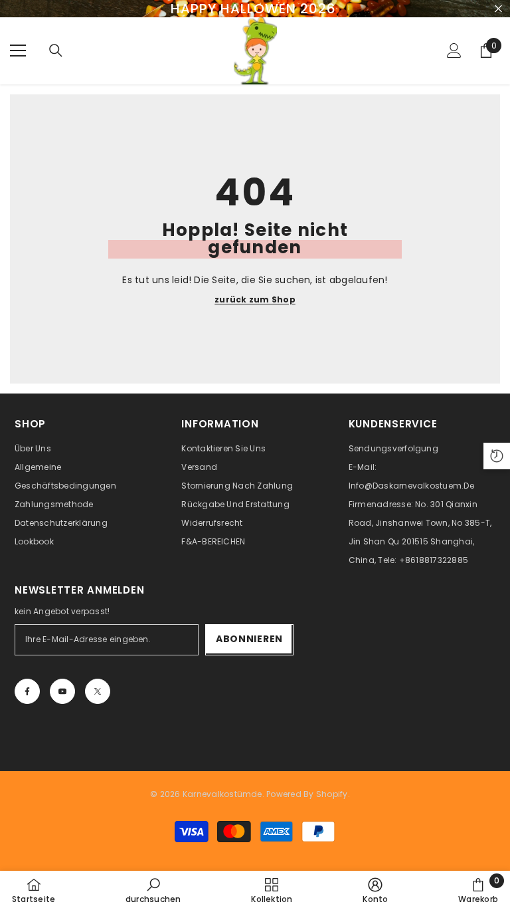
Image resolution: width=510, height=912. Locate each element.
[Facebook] (27, 691)
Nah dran (498, 9)
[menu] (18, 50)
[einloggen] (454, 50)
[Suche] (56, 50)
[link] (153, 890)
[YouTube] (62, 691)
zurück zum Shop (255, 300)
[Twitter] (97, 691)
